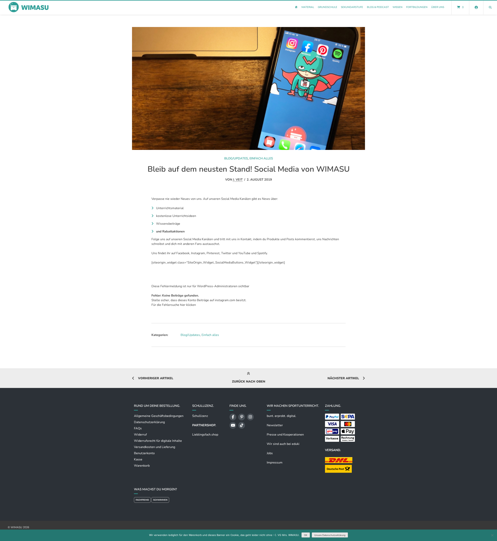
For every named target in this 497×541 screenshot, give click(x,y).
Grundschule (327, 7)
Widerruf (140, 434)
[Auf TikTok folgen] (241, 425)
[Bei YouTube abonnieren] (232, 425)
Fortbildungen (416, 7)
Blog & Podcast (378, 7)
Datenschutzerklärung (149, 422)
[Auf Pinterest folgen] (241, 417)
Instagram (198, 253)
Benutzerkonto (144, 453)
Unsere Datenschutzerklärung (329, 535)
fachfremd (142, 499)
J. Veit (238, 179)
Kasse (138, 459)
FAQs (138, 428)
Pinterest (213, 253)
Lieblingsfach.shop (205, 434)
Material (308, 7)
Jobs (270, 453)
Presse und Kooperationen (285, 434)
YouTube (244, 253)
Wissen (397, 7)
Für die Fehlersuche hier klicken (173, 305)
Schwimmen (160, 499)
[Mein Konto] (476, 7)
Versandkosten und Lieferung (154, 447)
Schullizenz (200, 416)
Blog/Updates (236, 158)
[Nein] (492, 535)
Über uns (437, 7)
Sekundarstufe (352, 7)
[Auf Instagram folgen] (250, 417)
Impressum (274, 462)
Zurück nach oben (248, 381)
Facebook (182, 253)
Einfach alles (261, 158)
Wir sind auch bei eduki (283, 444)
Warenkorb (142, 466)
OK (305, 535)
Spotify (262, 253)
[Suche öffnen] (490, 7)
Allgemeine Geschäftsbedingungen (158, 416)
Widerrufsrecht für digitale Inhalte (158, 441)
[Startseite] (28, 7)
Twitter (226, 253)
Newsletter (275, 425)
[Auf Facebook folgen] (232, 417)
